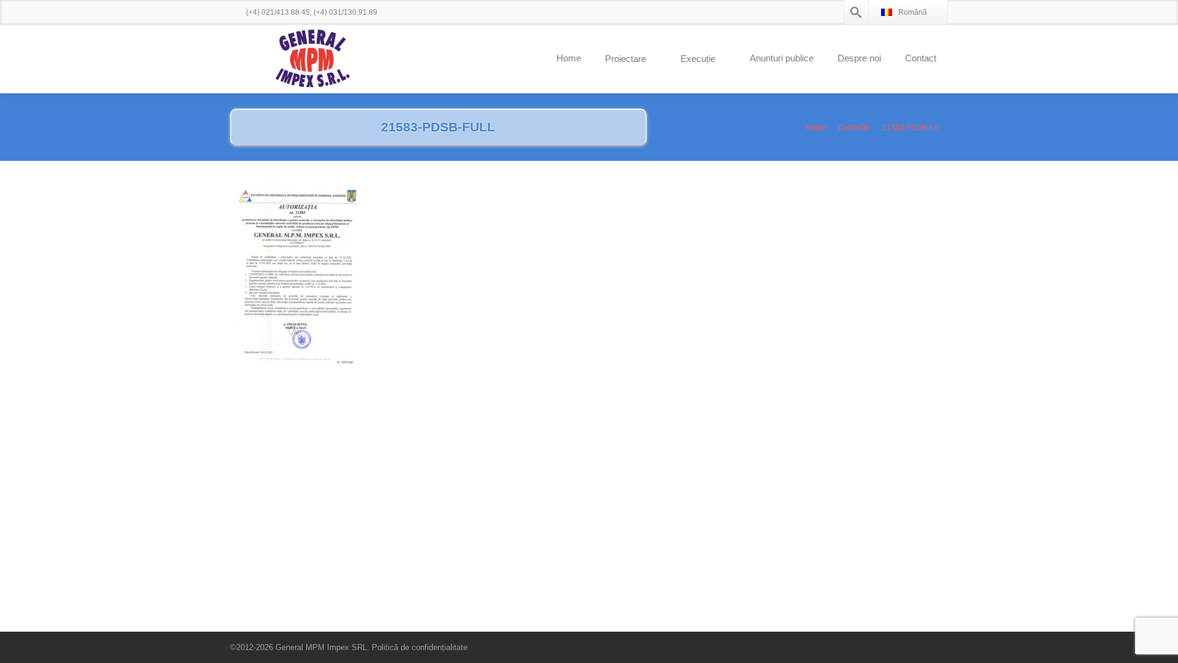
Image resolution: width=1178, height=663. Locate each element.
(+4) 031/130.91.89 (345, 12)
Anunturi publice (782, 58)
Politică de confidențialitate (420, 647)
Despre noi (859, 58)
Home (568, 58)
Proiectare (625, 58)
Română (912, 12)
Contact (920, 58)
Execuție (697, 58)
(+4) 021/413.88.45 (278, 12)
